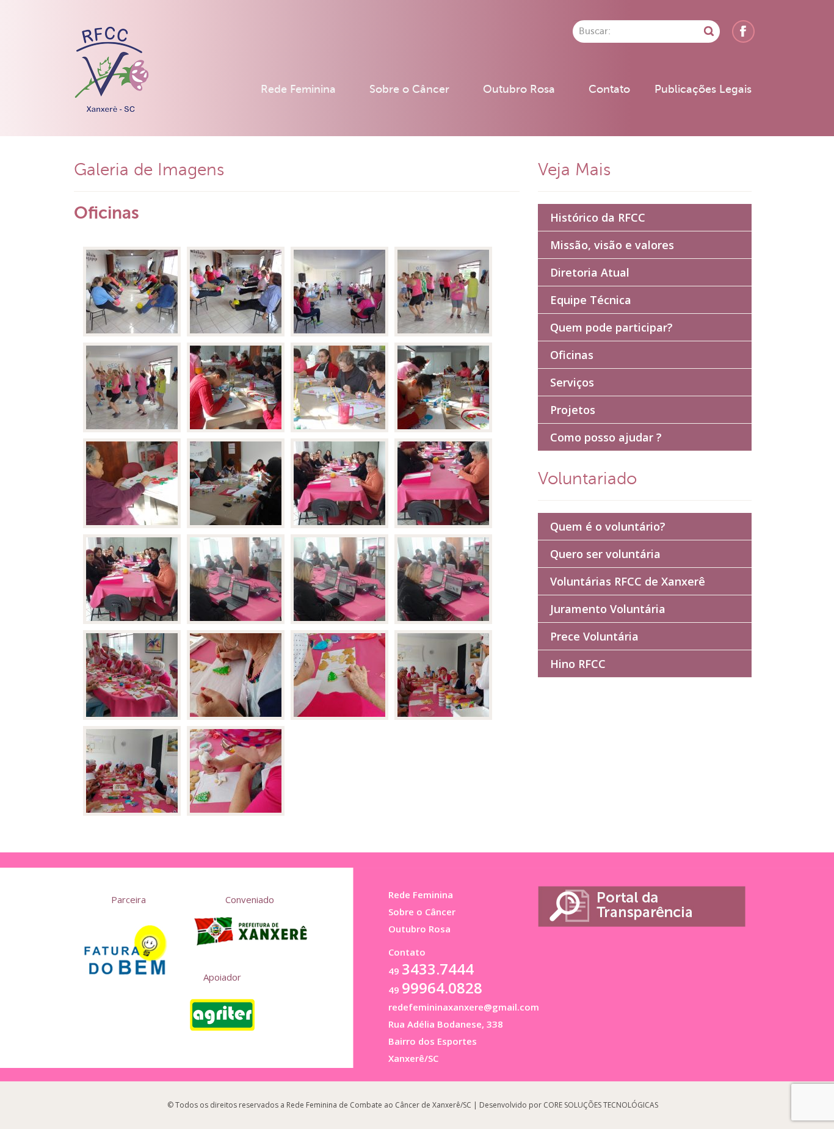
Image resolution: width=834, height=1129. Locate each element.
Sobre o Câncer (409, 89)
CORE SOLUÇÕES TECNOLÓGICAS (600, 1105)
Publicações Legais (703, 89)
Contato (609, 89)
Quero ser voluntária (605, 553)
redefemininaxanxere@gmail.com (463, 1007)
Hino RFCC (578, 663)
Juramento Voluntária (607, 608)
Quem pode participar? (611, 327)
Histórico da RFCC (597, 217)
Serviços (572, 382)
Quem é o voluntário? (607, 526)
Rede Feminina (298, 89)
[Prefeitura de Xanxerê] (250, 931)
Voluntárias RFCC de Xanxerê (627, 581)
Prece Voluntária (594, 636)
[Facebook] (743, 31)
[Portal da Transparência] (641, 906)
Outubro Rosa (519, 89)
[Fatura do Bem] (129, 942)
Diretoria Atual (589, 272)
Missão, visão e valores (612, 245)
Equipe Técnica (590, 299)
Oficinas (571, 354)
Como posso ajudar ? (606, 437)
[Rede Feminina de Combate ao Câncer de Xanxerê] (111, 70)
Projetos (572, 409)
